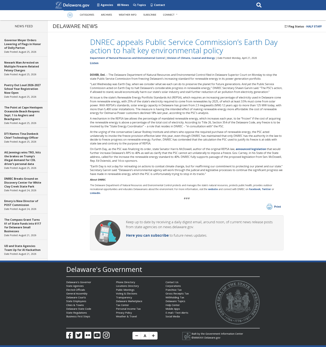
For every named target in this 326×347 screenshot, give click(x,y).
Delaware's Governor (78, 282)
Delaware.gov (212, 337)
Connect (169, 14)
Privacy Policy (124, 312)
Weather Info (128, 14)
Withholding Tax (175, 297)
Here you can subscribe (147, 235)
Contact (159, 5)
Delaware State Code (78, 308)
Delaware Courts (76, 297)
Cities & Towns (75, 305)
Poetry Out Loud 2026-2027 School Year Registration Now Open (22, 89)
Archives (106, 14)
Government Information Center (224, 333)
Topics (141, 5)
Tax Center (122, 305)
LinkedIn (95, 193)
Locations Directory (127, 285)
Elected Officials (75, 289)
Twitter (266, 189)
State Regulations (76, 312)
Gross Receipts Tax (177, 293)
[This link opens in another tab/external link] (58, 5)
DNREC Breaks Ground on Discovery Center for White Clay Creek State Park (22, 182)
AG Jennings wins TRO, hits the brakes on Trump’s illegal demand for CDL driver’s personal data (22, 158)
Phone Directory (125, 282)
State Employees (76, 301)
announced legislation (251, 149)
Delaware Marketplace (129, 301)
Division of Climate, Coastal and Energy (191, 58)
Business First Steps (78, 316)
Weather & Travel (126, 316)
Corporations (173, 285)
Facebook (254, 189)
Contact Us (172, 282)
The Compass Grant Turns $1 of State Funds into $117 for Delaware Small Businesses (22, 225)
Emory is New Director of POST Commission (21, 203)
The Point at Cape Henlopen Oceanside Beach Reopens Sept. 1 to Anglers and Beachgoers (23, 113)
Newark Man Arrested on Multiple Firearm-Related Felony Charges (21, 66)
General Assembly (76, 293)
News (125, 5)
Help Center (173, 305)
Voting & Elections (126, 293)
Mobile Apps (173, 308)
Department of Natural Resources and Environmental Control (127, 58)
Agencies (106, 5)
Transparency (124, 297)
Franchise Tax (174, 289)
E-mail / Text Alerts (177, 312)
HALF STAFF (314, 26)
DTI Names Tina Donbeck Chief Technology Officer (21, 136)
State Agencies (75, 285)
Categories (87, 14)
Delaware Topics (175, 301)
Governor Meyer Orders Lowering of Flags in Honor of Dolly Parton (22, 44)
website (213, 189)
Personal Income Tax (128, 308)
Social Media (173, 316)
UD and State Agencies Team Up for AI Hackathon (22, 248)
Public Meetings (125, 289)
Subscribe (149, 14)
